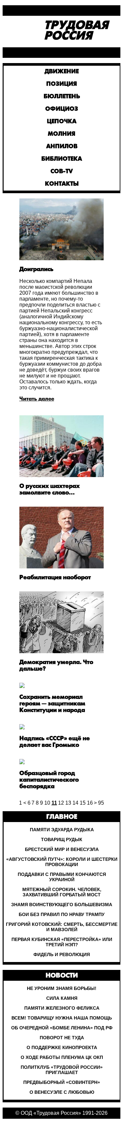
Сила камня (61, 998)
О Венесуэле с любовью (62, 1092)
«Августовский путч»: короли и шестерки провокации (61, 862)
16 (90, 803)
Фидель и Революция (61, 954)
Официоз (61, 109)
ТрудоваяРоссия (76, 31)
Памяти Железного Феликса (61, 1008)
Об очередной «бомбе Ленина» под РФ (62, 1027)
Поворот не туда (62, 1037)
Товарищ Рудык (61, 839)
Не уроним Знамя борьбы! (61, 988)
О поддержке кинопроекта (62, 1047)
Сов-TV (62, 171)
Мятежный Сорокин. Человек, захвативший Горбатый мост (61, 892)
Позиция (61, 84)
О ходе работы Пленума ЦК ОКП (62, 1057)
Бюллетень (62, 97)
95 (101, 803)
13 (68, 803)
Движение (62, 72)
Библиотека (61, 159)
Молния (61, 134)
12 (61, 803)
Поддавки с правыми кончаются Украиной (62, 877)
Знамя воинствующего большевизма (61, 904)
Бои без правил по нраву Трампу (62, 914)
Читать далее (36, 399)
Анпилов (61, 146)
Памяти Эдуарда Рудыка (62, 829)
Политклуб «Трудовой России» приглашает (62, 1070)
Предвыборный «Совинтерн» (61, 1082)
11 (54, 803)
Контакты (62, 184)
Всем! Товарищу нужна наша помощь (61, 1018)
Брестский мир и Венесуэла (62, 849)
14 (75, 803)
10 (47, 803)
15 (83, 803)
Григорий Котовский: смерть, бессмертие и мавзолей (61, 927)
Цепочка (61, 122)
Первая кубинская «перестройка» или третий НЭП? (61, 942)
